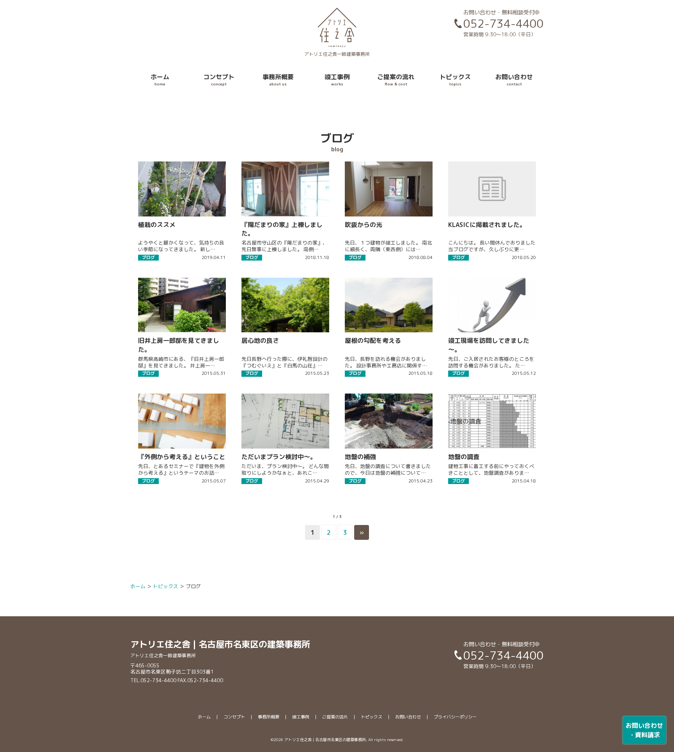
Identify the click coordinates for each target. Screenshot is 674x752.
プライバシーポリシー (455, 717)
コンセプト (218, 80)
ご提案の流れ (396, 80)
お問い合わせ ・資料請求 (644, 730)
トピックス (455, 80)
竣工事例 (337, 80)
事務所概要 (278, 80)
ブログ (148, 258)
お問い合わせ (514, 80)
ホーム (160, 80)
